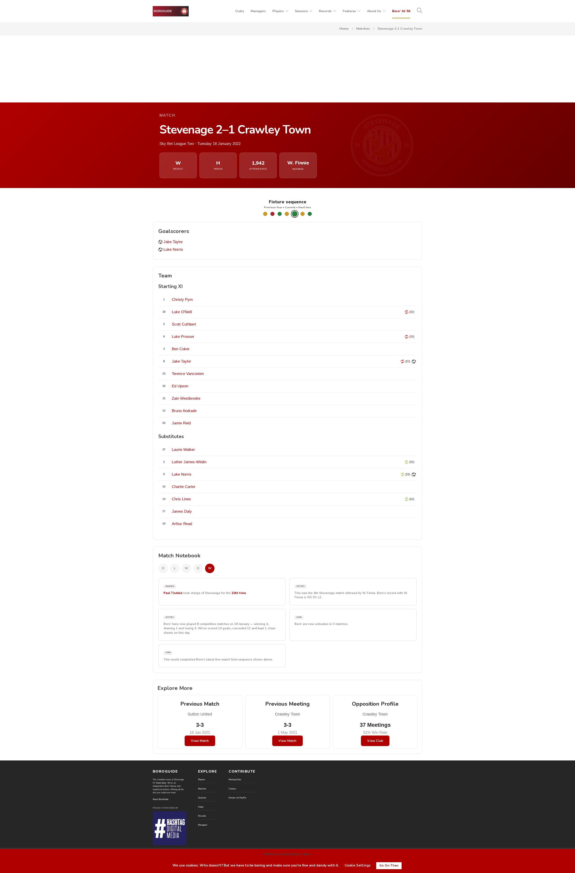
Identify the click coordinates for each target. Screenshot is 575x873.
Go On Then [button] (388, 865)
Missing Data (235, 779)
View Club (375, 741)
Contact (232, 789)
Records (325, 11)
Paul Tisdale (173, 593)
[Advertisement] (287, 68)
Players (278, 11)
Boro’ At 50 (401, 11)
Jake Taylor (173, 242)
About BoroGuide (160, 799)
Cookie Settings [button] (358, 865)
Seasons (301, 11)
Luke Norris (173, 249)
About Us (374, 11)
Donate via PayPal (237, 798)
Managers (258, 11)
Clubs (239, 11)
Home (344, 29)
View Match (200, 741)
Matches (363, 29)
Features (349, 11)
